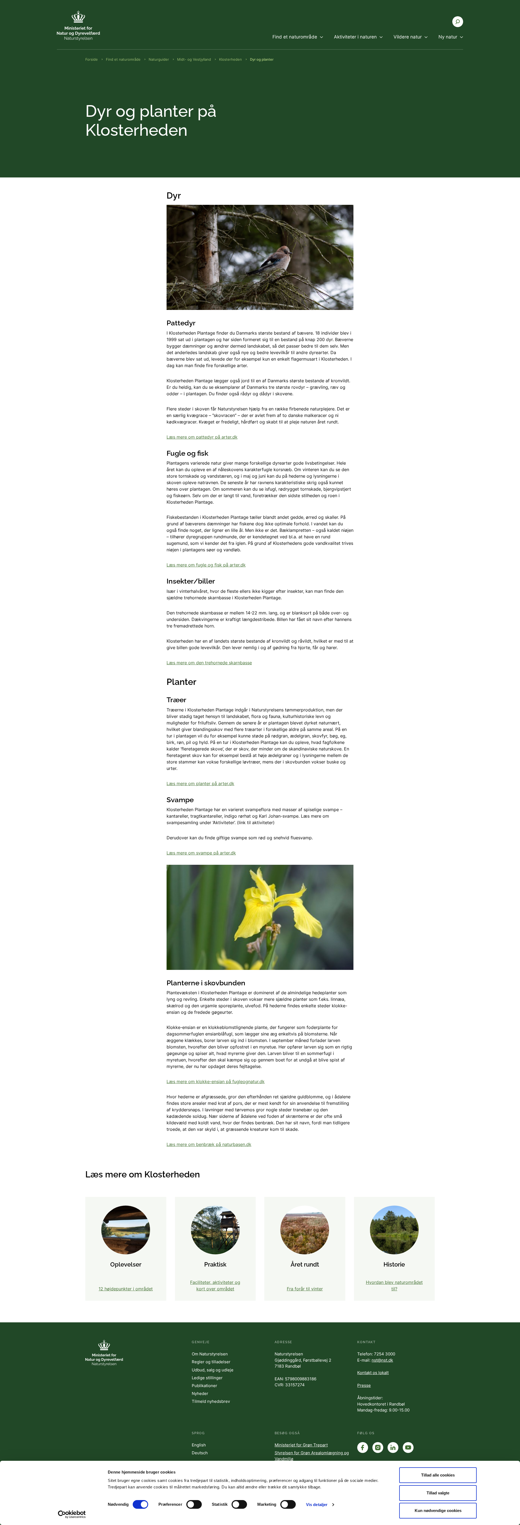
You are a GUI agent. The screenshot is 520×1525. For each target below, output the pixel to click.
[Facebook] (362, 1447)
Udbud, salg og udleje (212, 1369)
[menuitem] (298, 41)
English (199, 1445)
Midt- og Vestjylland (194, 59)
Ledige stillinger (207, 1377)
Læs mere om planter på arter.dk (200, 783)
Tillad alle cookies (438, 1475)
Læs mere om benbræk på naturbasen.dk (209, 1144)
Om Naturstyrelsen (210, 1353)
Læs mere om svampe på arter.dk (201, 853)
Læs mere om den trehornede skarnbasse (209, 662)
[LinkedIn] (393, 1447)
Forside (91, 59)
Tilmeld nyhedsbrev (211, 1401)
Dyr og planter (262, 59)
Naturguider (159, 59)
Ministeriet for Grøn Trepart (301, 1445)
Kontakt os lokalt (373, 1372)
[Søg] (457, 21)
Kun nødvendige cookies (438, 1510)
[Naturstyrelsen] (89, 26)
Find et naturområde (123, 59)
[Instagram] (377, 1447)
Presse (364, 1385)
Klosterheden (230, 59)
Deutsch (200, 1452)
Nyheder (200, 1393)
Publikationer (204, 1385)
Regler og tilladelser (211, 1361)
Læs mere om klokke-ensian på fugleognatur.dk (216, 1081)
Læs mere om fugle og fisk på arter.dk (206, 565)
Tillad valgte (438, 1493)
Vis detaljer (316, 1504)
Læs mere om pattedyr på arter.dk (202, 437)
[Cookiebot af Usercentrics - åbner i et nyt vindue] (72, 1514)
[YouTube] (408, 1447)
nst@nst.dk (382, 1360)
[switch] (194, 1504)
